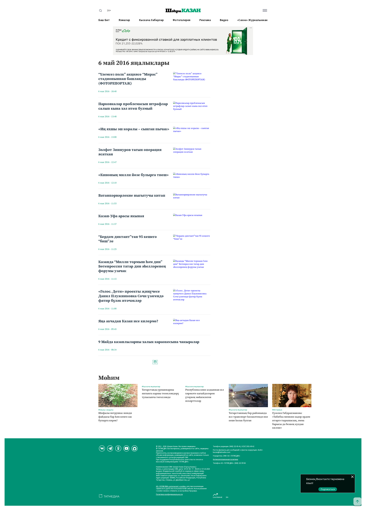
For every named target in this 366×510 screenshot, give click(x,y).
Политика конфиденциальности (169, 494)
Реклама (205, 20)
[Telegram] (110, 448)
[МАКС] (135, 448)
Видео (224, 20)
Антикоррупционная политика (225, 459)
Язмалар (124, 20)
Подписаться (328, 489)
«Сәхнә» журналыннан (252, 20)
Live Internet (217, 497)
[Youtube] (126, 448)
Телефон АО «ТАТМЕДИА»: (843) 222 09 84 (229, 463)
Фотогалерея (181, 20)
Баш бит (104, 20)
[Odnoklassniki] (118, 448)
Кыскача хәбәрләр (151, 20)
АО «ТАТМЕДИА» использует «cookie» (171, 486)
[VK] (102, 448)
